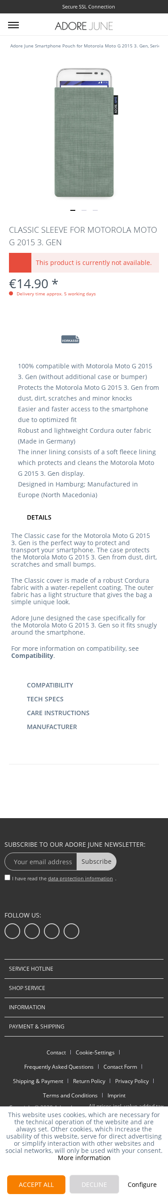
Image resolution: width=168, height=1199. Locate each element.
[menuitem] (13, 24)
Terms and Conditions (70, 1095)
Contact (56, 1052)
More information (84, 1157)
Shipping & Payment (38, 1081)
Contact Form (120, 1067)
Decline (94, 1184)
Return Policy (89, 1081)
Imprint (116, 1095)
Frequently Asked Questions (59, 1067)
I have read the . (64, 878)
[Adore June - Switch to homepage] (84, 26)
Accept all (36, 1184)
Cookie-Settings (95, 1052)
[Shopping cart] (154, 23)
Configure (142, 1184)
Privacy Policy (132, 1081)
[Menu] (13, 24)
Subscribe (97, 861)
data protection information (80, 878)
